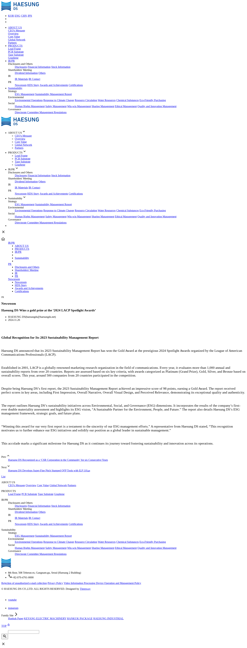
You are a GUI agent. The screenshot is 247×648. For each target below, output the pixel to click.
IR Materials (21, 79)
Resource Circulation (86, 100)
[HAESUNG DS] (20, 10)
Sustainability (15, 88)
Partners (12, 42)
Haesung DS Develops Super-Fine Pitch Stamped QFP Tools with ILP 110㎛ (49, 470)
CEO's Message (16, 30)
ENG (17, 15)
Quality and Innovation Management (156, 106)
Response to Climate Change (58, 100)
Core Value (14, 36)
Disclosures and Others (27, 267)
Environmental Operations (29, 100)
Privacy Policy (55, 583)
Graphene (13, 57)
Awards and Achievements (54, 85)
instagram (13, 608)
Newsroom (21, 85)
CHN (24, 15)
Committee (33, 112)
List (3, 476)
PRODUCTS (15, 45)
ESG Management (24, 94)
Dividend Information (26, 73)
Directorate (21, 112)
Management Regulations (53, 112)
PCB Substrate (16, 51)
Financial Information (39, 66)
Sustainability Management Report (53, 94)
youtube (12, 599)
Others (42, 73)
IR (16, 273)
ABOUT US (15, 27)
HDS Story (33, 85)
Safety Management (56, 106)
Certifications (76, 85)
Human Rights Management (30, 106)
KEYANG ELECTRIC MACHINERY (45, 618)
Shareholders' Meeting (26, 270)
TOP (6, 625)
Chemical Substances (127, 100)
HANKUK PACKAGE (80, 618)
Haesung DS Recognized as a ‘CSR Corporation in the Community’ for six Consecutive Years (58, 459)
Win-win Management (79, 106)
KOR (11, 15)
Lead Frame (14, 48)
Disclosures (21, 66)
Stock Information (60, 66)
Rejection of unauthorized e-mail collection (24, 583)
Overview (13, 33)
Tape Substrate (16, 54)
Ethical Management (126, 106)
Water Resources (107, 100)
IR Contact (34, 79)
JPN (30, 15)
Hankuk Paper (15, 618)
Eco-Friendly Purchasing (152, 100)
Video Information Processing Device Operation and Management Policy (102, 583)
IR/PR (11, 60)
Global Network (16, 39)
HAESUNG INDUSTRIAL (108, 618)
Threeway (85, 588)
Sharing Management (103, 106)
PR (9, 264)
